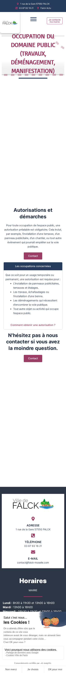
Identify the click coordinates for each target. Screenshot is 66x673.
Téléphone (33, 542)
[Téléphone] (33, 535)
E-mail (33, 558)
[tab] (33, 266)
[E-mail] (33, 552)
